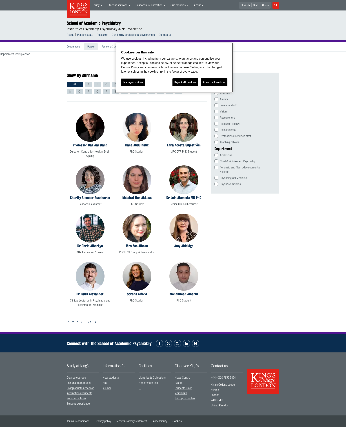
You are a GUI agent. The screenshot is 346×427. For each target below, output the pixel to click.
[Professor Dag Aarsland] (90, 127)
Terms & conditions (78, 421)
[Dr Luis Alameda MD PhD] (183, 179)
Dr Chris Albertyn (90, 245)
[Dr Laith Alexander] (90, 276)
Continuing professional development (133, 34)
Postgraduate (85, 34)
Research (102, 34)
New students (111, 377)
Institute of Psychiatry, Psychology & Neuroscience (104, 29)
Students (245, 5)
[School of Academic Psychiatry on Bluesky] (195, 343)
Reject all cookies (185, 82)
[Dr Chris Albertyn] (90, 228)
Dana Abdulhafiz (137, 145)
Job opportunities (185, 398)
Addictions (226, 155)
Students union (183, 388)
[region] (174, 68)
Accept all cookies (214, 82)
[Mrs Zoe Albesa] (137, 228)
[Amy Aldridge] (183, 228)
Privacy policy (103, 421)
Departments (73, 46)
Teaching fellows (229, 142)
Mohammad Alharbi (184, 294)
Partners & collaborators (115, 46)
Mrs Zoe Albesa (137, 245)
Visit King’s (181, 393)
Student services (117, 5)
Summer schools (76, 398)
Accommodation (148, 383)
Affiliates (225, 93)
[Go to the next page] (95, 322)
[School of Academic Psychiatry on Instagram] (177, 343)
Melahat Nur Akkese (137, 197)
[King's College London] (263, 378)
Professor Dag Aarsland (90, 145)
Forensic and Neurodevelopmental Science (240, 169)
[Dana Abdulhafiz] (137, 127)
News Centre (182, 377)
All (74, 84)
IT (140, 388)
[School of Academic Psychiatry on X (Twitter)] (168, 343)
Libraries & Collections (152, 377)
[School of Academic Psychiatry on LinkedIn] (186, 343)
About (197, 5)
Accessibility (160, 421)
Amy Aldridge (183, 245)
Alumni (265, 5)
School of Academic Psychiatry (94, 23)
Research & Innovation (149, 5)
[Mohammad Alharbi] (183, 276)
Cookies (177, 421)
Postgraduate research (80, 388)
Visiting (224, 111)
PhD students (228, 130)
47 (89, 322)
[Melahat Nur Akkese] (137, 179)
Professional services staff (235, 136)
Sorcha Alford (137, 294)
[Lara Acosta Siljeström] (183, 127)
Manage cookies (133, 82)
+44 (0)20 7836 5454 (223, 377)
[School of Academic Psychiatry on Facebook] (159, 343)
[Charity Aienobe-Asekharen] (90, 179)
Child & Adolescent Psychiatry (238, 161)
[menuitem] (97, 5)
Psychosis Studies (230, 184)
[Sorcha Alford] (137, 276)
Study (96, 5)
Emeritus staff (228, 105)
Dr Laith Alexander (90, 294)
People (90, 46)
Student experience (78, 403)
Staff (255, 5)
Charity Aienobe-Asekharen (90, 197)
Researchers (227, 117)
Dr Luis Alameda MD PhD (183, 197)
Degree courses (76, 377)
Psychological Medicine (233, 178)
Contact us (165, 34)
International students (79, 393)
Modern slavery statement (131, 421)
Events (178, 383)
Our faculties (178, 5)
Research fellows (230, 123)
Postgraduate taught (79, 383)
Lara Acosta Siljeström (184, 145)
